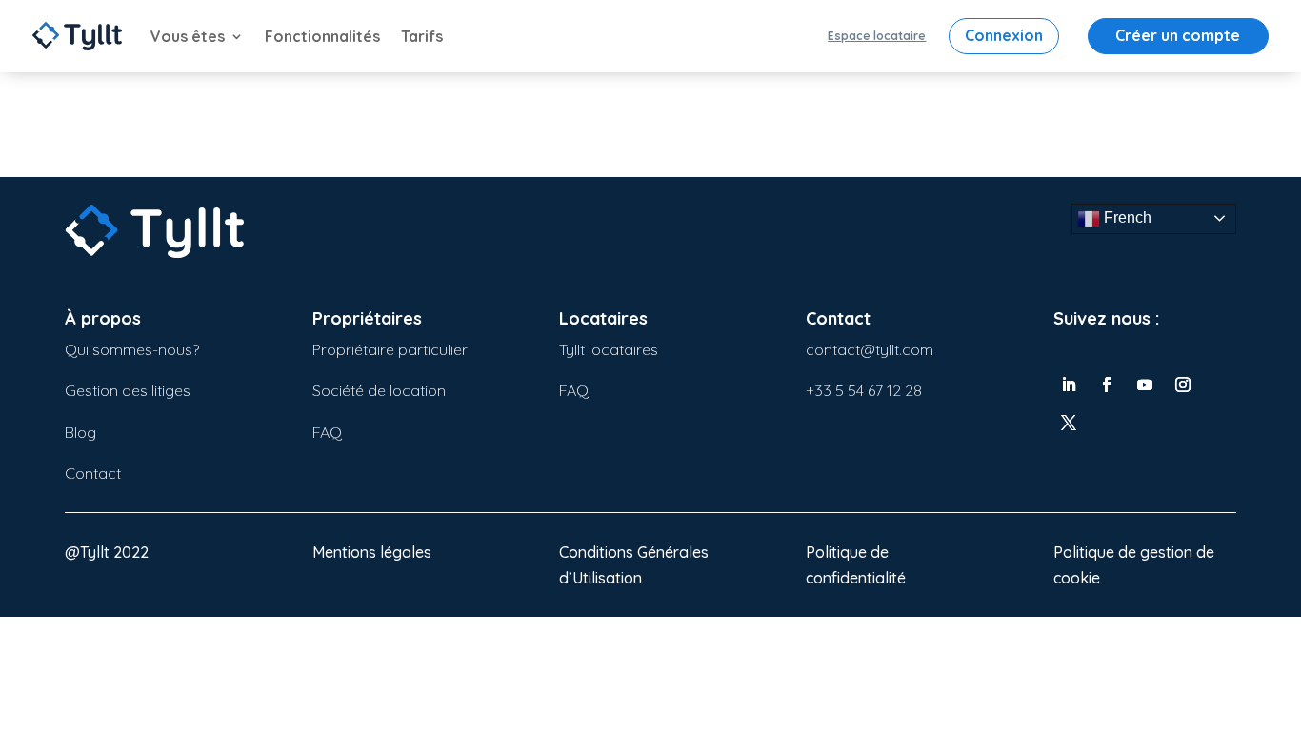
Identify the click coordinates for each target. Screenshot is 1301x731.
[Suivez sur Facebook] (1106, 384)
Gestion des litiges (127, 390)
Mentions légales (371, 552)
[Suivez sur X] (1068, 422)
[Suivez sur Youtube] (1145, 384)
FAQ (327, 432)
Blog (80, 432)
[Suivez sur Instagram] (1183, 384)
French (1125, 217)
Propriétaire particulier (390, 349)
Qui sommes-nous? (132, 349)
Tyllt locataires (608, 349)
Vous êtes (187, 36)
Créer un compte (1177, 35)
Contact (93, 473)
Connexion (1004, 35)
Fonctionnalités (322, 36)
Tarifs (422, 36)
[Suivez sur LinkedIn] (1068, 384)
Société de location (379, 390)
